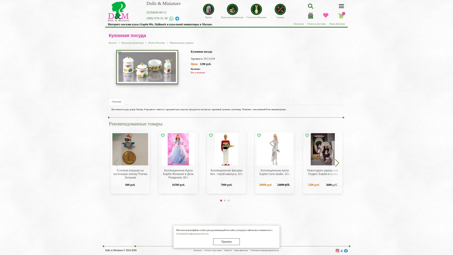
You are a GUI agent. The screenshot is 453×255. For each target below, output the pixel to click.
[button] (337, 163)
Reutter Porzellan (156, 42)
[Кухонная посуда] (147, 67)
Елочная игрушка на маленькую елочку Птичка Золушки (130, 174)
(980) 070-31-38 (157, 18)
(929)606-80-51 (157, 12)
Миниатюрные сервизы (181, 42)
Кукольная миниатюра (133, 42)
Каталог (113, 42)
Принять (226, 241)
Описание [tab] (117, 101)
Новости (228, 250)
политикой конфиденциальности (192, 233)
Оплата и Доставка (316, 23)
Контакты (299, 23)
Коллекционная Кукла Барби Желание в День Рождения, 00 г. (178, 174)
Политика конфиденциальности (265, 250)
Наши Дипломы (337, 23)
